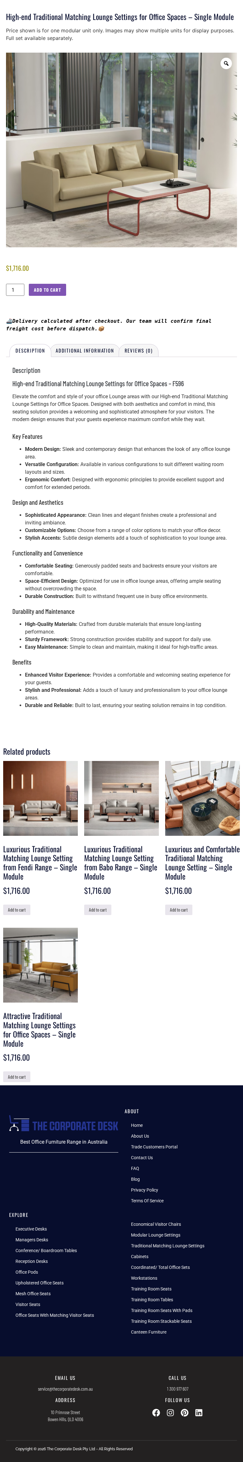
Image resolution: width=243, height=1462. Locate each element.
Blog (135, 1179)
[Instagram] (170, 1413)
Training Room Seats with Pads (161, 1310)
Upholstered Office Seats (40, 1282)
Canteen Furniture (148, 1332)
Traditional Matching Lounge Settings (167, 1245)
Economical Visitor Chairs (156, 1224)
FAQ (135, 1168)
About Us (140, 1136)
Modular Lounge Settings (155, 1235)
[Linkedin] (199, 1413)
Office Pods (27, 1272)
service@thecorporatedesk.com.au (65, 1389)
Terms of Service (147, 1200)
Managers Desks (32, 1239)
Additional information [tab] (85, 350)
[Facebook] (156, 1413)
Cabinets (139, 1256)
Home (137, 1125)
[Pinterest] (185, 1413)
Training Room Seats (151, 1288)
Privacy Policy (144, 1189)
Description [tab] (30, 350)
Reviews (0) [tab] (139, 350)
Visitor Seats (28, 1304)
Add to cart (47, 290)
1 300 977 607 (177, 1389)
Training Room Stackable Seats (161, 1321)
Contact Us (142, 1157)
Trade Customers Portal (154, 1146)
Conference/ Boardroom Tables (46, 1250)
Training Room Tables (152, 1299)
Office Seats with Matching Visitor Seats (55, 1315)
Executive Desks (31, 1228)
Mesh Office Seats (33, 1293)
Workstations (144, 1278)
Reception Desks (32, 1261)
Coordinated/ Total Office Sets (160, 1267)
